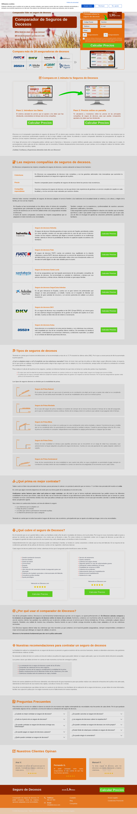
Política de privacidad (72, 2)
